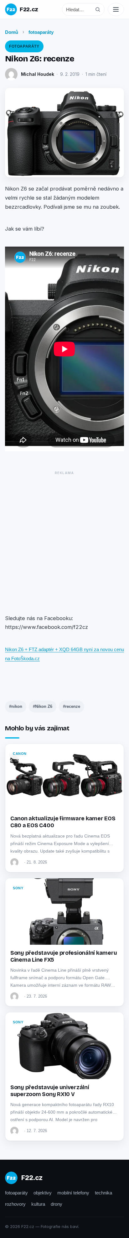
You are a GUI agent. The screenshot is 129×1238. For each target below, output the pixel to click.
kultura (38, 1204)
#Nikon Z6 (42, 706)
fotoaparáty (41, 32)
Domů (11, 32)
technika (103, 1192)
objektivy (43, 1192)
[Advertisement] (64, 541)
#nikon (15, 706)
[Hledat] (98, 9)
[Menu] (116, 9)
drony (56, 1204)
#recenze (71, 706)
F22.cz (29, 9)
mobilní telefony (73, 1192)
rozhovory (15, 1204)
